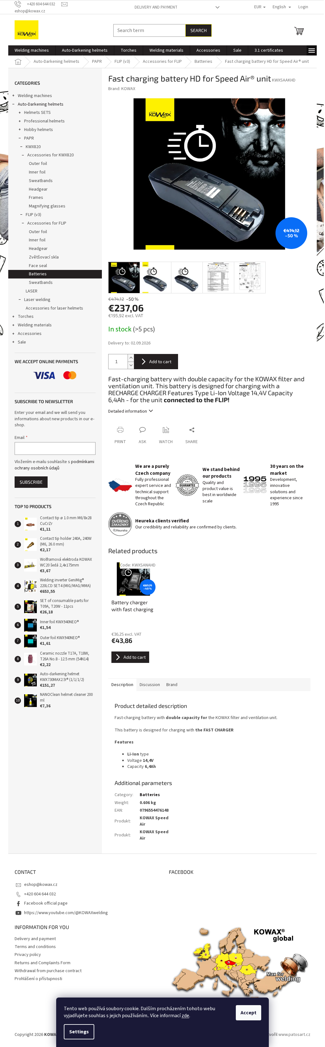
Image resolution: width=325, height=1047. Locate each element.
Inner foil (37, 172)
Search (198, 30)
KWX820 (33, 147)
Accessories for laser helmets (54, 308)
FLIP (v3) (33, 215)
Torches (26, 316)
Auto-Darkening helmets (40, 104)
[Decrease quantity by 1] (131, 365)
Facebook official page (46, 903)
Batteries (38, 274)
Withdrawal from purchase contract (48, 971)
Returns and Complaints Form (42, 963)
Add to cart (160, 361)
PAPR (29, 138)
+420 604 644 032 (40, 894)
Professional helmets (44, 121)
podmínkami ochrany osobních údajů (54, 465)
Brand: (121, 89)
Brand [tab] (171, 685)
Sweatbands (41, 181)
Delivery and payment (156, 7)
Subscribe (31, 482)
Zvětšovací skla (44, 257)
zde (185, 1015)
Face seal (38, 266)
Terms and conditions (35, 947)
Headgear (38, 189)
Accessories (30, 333)
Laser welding (37, 300)
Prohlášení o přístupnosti (38, 979)
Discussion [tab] (150, 685)
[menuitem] (31, 50)
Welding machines (35, 96)
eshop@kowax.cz (40, 884)
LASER (31, 291)
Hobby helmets (38, 130)
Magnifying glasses (47, 206)
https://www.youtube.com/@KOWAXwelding (66, 913)
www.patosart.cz (294, 1034)
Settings (79, 1031)
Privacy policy (28, 955)
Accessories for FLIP (46, 223)
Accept (248, 1012)
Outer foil (38, 163)
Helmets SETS (37, 112)
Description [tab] (122, 685)
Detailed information (127, 411)
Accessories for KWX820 (50, 155)
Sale (22, 342)
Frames (36, 197)
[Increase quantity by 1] (131, 358)
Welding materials (35, 325)
